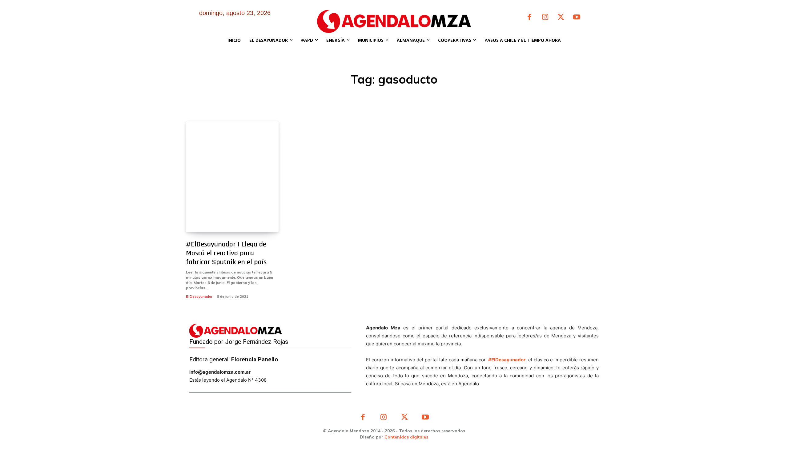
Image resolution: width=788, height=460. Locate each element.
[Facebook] (529, 17)
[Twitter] (561, 17)
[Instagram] (545, 17)
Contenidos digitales (406, 437)
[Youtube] (576, 17)
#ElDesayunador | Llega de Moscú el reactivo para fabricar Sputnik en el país (226, 253)
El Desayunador (199, 296)
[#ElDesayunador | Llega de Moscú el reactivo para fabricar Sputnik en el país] (232, 176)
